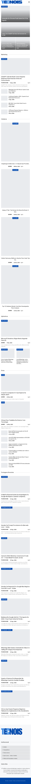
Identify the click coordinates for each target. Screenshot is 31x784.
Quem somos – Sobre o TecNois (10, 755)
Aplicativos (4, 320)
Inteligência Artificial (7, 691)
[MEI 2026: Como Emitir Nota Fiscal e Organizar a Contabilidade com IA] (4, 105)
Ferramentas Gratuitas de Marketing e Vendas (7, 507)
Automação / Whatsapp (7, 630)
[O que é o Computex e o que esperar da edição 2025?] (15, 382)
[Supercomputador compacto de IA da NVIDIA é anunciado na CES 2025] (4, 445)
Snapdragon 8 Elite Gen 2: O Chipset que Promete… (15, 163)
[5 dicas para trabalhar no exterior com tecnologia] (15, 410)
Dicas (3, 375)
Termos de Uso (6, 752)
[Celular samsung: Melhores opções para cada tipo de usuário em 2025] (15, 236)
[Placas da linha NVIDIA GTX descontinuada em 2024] (4, 465)
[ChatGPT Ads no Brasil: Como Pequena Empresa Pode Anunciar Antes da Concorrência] (15, 66)
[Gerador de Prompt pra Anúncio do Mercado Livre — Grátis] (15, 515)
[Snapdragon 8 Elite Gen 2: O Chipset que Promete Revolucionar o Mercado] (15, 142)
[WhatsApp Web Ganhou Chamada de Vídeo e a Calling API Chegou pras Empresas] (15, 637)
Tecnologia (4, 6)
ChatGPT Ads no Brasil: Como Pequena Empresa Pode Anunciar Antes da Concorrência (13, 78)
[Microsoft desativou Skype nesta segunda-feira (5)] (15, 328)
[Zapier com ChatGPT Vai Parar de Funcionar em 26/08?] (15, 29)
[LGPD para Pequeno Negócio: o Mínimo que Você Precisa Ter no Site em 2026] (4, 112)
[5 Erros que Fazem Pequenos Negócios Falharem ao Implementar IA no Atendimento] (15, 698)
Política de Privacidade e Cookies (10, 758)
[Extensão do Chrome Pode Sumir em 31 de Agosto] (15, 14)
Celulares (15, 123)
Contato (5, 747)
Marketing (4, 59)
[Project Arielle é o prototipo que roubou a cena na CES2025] (4, 452)
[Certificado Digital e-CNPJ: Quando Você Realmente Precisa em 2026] (4, 98)
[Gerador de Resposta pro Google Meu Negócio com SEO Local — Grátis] (15, 576)
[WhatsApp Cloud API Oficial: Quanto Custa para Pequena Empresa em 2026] (4, 91)
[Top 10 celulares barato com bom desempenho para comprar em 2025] (15, 284)
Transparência (6, 749)
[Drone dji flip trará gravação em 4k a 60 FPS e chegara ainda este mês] (4, 432)
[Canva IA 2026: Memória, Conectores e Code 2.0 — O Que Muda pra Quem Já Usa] (15, 545)
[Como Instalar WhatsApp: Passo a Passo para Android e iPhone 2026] (8, 353)
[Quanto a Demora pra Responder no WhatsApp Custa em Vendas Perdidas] (15, 668)
